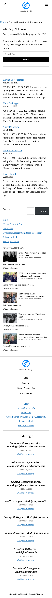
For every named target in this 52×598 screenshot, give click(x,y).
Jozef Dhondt (10, 174)
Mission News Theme (17, 594)
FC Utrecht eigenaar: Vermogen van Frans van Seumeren (32, 274)
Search (6, 209)
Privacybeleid (10, 237)
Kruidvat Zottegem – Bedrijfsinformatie (26, 550)
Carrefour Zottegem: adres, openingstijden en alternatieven (26, 444)
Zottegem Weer (11, 241)
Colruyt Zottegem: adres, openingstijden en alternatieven (26, 483)
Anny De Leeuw (11, 126)
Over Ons (8, 228)
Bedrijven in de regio (25, 454)
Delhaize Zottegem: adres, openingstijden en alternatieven (26, 464)
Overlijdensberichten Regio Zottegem (22, 232)
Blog (5, 219)
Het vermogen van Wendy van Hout (31, 315)
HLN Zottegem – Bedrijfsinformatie (26, 501)
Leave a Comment (11, 268)
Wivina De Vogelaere (13, 79)
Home (3, 22)
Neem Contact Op (12, 224)
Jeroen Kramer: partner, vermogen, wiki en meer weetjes (32, 336)
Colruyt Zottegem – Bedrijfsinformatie (26, 517)
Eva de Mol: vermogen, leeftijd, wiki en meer (32, 254)
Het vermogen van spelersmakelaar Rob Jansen (31, 295)
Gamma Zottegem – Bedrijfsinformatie (26, 533)
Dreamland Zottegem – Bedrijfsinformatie (26, 569)
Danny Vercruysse (12, 150)
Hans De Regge (10, 103)
